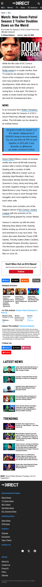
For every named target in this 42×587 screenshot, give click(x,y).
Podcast (5, 533)
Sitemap (5, 575)
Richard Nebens (9, 35)
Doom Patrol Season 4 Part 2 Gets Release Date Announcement (33, 299)
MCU (3, 7)
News (23, 7)
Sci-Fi (29, 319)
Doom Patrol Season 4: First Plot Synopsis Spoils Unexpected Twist (21, 300)
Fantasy (29, 317)
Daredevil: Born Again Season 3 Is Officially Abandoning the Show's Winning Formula (26, 388)
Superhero (30, 320)
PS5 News (6, 524)
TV (17, 7)
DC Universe (32, 7)
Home (3, 13)
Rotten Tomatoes (29, 110)
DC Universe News (9, 512)
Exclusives (6, 537)
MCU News (6, 505)
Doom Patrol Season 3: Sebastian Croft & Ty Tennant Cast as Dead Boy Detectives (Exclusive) (8, 301)
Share (7, 280)
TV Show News (8, 501)
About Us (5, 561)
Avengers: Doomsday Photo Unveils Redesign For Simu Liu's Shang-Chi (26, 377)
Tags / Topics (7, 540)
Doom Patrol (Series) (14, 476)
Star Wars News (8, 508)
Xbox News (6, 521)
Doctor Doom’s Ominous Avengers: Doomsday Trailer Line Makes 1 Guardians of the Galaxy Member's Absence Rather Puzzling (26, 408)
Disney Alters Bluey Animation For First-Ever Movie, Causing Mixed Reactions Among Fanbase (26, 397)
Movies (10, 7)
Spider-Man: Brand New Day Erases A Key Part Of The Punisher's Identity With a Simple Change (27, 368)
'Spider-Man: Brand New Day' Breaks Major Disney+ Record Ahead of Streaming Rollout (27, 466)
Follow (7, 348)
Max (3, 322)
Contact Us (6, 565)
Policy (4, 572)
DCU (9, 13)
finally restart (8, 70)
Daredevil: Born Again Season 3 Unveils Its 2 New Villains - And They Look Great (27, 425)
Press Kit (5, 568)
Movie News (6, 498)
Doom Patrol (8, 159)
